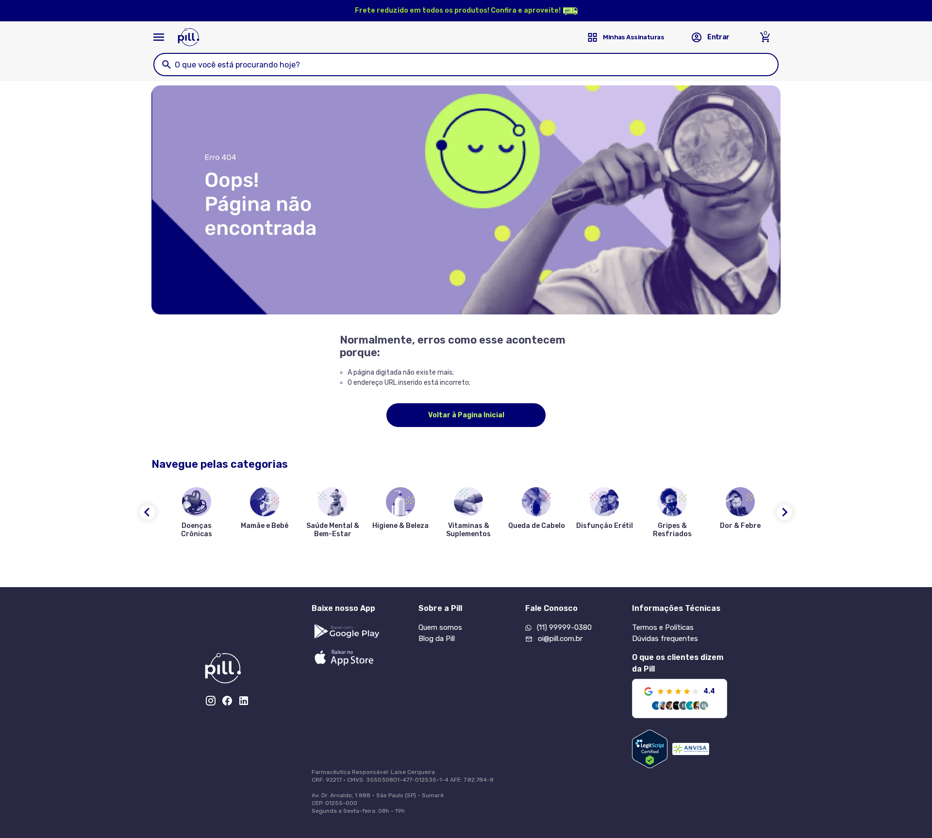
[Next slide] (784, 512)
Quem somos (440, 627)
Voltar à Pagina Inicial (466, 415)
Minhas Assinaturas (633, 37)
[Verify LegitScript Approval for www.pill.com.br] (649, 749)
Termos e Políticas (663, 627)
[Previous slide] (147, 512)
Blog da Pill (436, 638)
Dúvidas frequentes (665, 638)
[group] (196, 514)
